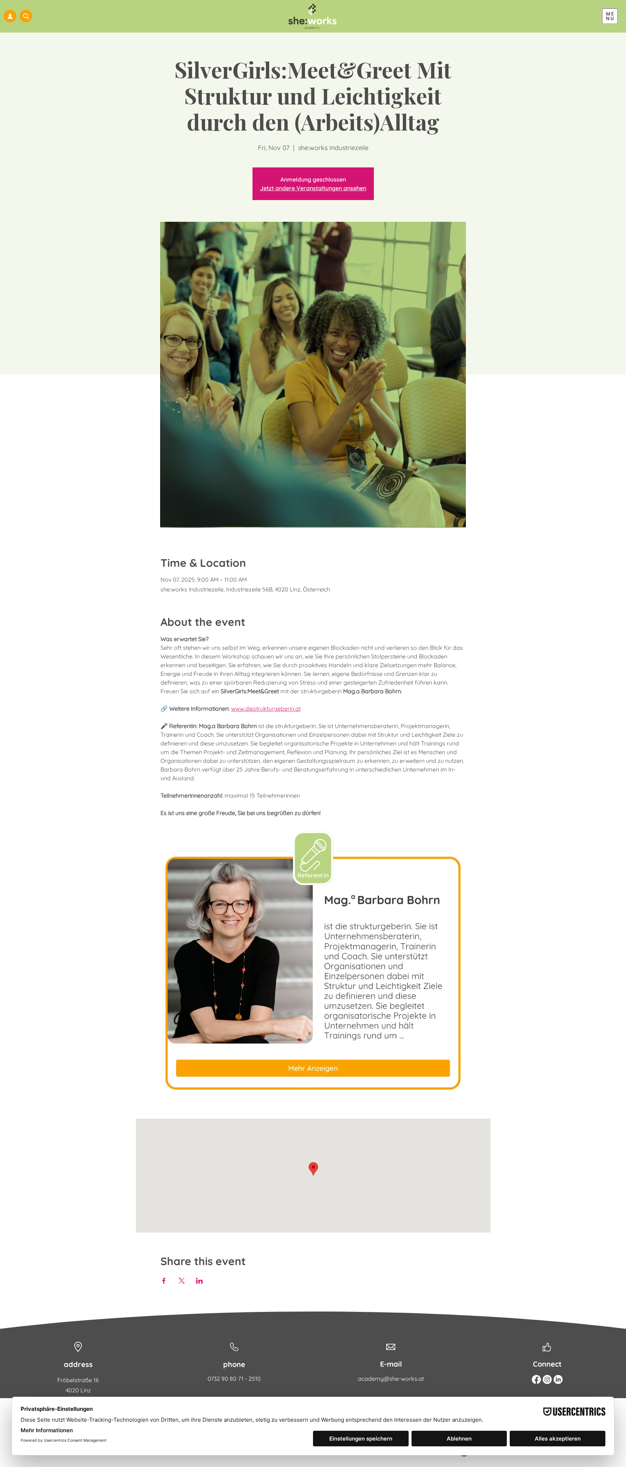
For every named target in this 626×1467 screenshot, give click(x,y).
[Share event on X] (181, 1281)
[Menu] (610, 16)
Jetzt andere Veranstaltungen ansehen (313, 188)
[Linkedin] (558, 1379)
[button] (26, 16)
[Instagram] (547, 1379)
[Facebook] (536, 1379)
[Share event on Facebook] (163, 1281)
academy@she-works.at (391, 1378)
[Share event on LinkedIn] (199, 1281)
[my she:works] (10, 16)
